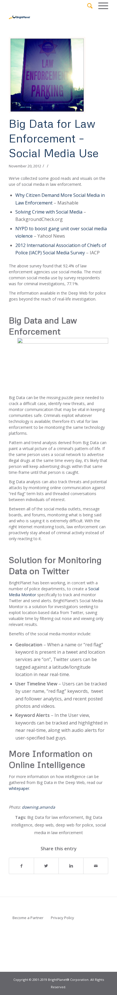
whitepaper (19, 788)
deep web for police (74, 825)
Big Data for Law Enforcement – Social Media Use (54, 138)
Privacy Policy (62, 917)
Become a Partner (27, 917)
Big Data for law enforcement (55, 817)
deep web (44, 825)
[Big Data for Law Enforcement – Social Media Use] (51, 75)
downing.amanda (38, 807)
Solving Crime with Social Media (48, 212)
